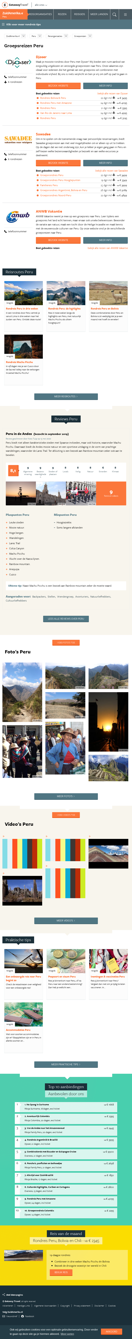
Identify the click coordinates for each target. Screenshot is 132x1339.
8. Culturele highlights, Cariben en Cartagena (47, 1187)
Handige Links (23, 1305)
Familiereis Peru (49, 185)
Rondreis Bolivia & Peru (53, 98)
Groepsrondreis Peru (51, 175)
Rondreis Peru (48, 108)
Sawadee (43, 134)
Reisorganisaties (55, 36)
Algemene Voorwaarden (45, 1305)
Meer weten (67, 1334)
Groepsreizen (80, 36)
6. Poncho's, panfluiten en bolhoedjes (43, 1163)
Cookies (112, 1305)
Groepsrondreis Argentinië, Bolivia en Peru (63, 190)
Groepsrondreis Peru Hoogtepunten (60, 180)
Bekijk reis (61, 1272)
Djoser (41, 56)
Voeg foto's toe (66, 642)
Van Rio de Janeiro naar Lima (56, 113)
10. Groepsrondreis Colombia (39, 1210)
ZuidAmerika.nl (13, 36)
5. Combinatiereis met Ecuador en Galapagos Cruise (50, 1151)
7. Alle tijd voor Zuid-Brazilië (39, 1175)
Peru (34, 36)
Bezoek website (58, 85)
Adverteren (7, 1305)
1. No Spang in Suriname (37, 1104)
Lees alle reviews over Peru (66, 619)
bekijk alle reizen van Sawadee (111, 171)
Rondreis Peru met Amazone (56, 103)
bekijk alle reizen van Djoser (113, 93)
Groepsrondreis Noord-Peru (55, 195)
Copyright (65, 1305)
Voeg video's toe (66, 814)
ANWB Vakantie (49, 211)
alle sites (39, 5)
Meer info (105, 85)
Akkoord (111, 1331)
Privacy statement (82, 1305)
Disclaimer (99, 1305)
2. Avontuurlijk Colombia (37, 1116)
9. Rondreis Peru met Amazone (40, 1198)
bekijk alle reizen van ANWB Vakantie (108, 248)
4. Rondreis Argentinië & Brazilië (41, 1139)
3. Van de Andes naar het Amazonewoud (44, 1128)
